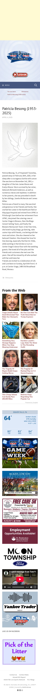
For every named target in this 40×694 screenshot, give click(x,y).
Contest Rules (24, 675)
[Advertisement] (20, 20)
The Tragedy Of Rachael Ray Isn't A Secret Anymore (28, 371)
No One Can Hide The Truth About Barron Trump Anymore (29, 315)
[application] (20, 579)
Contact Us (13, 675)
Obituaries (9, 278)
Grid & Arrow (26, 687)
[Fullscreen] (35, 587)
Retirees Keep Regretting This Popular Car (27, 397)
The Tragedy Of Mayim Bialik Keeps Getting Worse (9, 371)
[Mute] (31, 587)
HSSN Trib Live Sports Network (14, 680)
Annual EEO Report (19, 677)
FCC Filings (31, 680)
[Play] (5, 587)
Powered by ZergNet (31, 402)
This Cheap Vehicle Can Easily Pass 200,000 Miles (9, 397)
